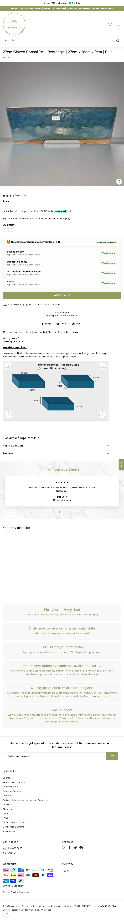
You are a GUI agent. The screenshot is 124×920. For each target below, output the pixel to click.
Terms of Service (12, 791)
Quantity (9, 224)
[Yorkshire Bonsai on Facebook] (69, 847)
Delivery (7, 795)
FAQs (5, 817)
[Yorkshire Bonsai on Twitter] (75, 847)
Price (6, 201)
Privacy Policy (10, 786)
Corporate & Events (13, 826)
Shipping (49, 315)
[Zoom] (119, 182)
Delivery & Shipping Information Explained (25, 800)
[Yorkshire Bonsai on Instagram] (63, 847)
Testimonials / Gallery (15, 822)
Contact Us (9, 813)
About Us (8, 809)
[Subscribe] (112, 756)
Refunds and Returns (14, 782)
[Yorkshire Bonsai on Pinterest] (81, 847)
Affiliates (7, 804)
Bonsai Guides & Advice (16, 892)
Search (7, 777)
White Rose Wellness (39, 909)
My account (9, 831)
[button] (62, 196)
